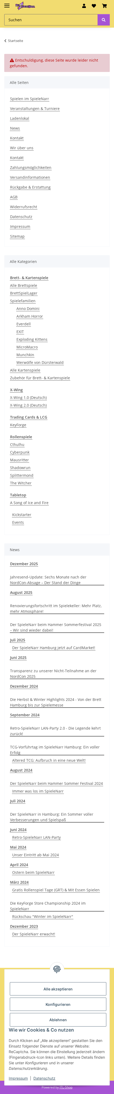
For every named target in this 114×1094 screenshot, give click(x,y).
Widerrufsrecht (23, 206)
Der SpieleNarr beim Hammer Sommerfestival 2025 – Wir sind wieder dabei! (55, 627)
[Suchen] (104, 19)
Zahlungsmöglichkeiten (30, 167)
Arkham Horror (29, 316)
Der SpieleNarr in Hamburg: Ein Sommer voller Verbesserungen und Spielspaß (51, 817)
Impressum (18, 1078)
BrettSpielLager (23, 293)
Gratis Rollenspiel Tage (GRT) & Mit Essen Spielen (56, 889)
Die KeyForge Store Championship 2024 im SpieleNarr (48, 906)
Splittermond (21, 475)
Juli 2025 (17, 639)
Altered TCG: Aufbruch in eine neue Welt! (49, 760)
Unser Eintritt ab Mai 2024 (35, 854)
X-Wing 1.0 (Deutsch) (28, 397)
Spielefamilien (23, 300)
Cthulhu (17, 444)
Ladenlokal (19, 118)
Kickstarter (21, 514)
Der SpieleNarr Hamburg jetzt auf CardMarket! (53, 647)
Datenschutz (44, 1078)
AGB (13, 196)
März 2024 (19, 882)
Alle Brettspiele (23, 285)
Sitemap (17, 236)
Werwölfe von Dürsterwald (40, 362)
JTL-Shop (66, 1087)
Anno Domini (28, 308)
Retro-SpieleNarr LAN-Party (36, 837)
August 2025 (21, 592)
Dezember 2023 (24, 926)
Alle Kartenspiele (25, 370)
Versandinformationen (30, 177)
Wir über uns (21, 147)
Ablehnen (58, 1020)
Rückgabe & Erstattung (30, 187)
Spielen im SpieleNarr (29, 98)
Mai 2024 (18, 847)
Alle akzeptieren (58, 989)
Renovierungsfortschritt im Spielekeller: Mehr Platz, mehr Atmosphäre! (56, 608)
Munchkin (25, 354)
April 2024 (19, 864)
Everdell (23, 323)
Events (18, 522)
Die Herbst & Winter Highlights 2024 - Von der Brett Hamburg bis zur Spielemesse (55, 702)
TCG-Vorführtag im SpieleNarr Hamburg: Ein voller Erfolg (55, 749)
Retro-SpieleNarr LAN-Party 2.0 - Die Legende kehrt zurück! (55, 731)
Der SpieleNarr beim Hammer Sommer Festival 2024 (56, 783)
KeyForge (18, 424)
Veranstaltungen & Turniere (35, 108)
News (15, 128)
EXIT (20, 331)
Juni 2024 (18, 829)
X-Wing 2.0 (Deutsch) (28, 405)
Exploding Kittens (31, 339)
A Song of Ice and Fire (29, 502)
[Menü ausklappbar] (7, 3)
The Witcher (21, 483)
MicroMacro (27, 347)
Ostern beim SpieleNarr (33, 872)
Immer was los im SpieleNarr (38, 791)
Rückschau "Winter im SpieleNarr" (42, 916)
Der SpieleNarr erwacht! (33, 934)
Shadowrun (20, 467)
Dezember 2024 (24, 686)
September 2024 (25, 714)
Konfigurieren (58, 1004)
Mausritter (19, 459)
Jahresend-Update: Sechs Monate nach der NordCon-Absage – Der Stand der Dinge (48, 579)
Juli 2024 (17, 800)
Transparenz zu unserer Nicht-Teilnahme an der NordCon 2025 (53, 673)
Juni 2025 (18, 657)
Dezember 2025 (24, 563)
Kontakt (17, 138)
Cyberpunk (19, 452)
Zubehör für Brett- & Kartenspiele (40, 377)
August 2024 (21, 770)
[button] (84, 6)
